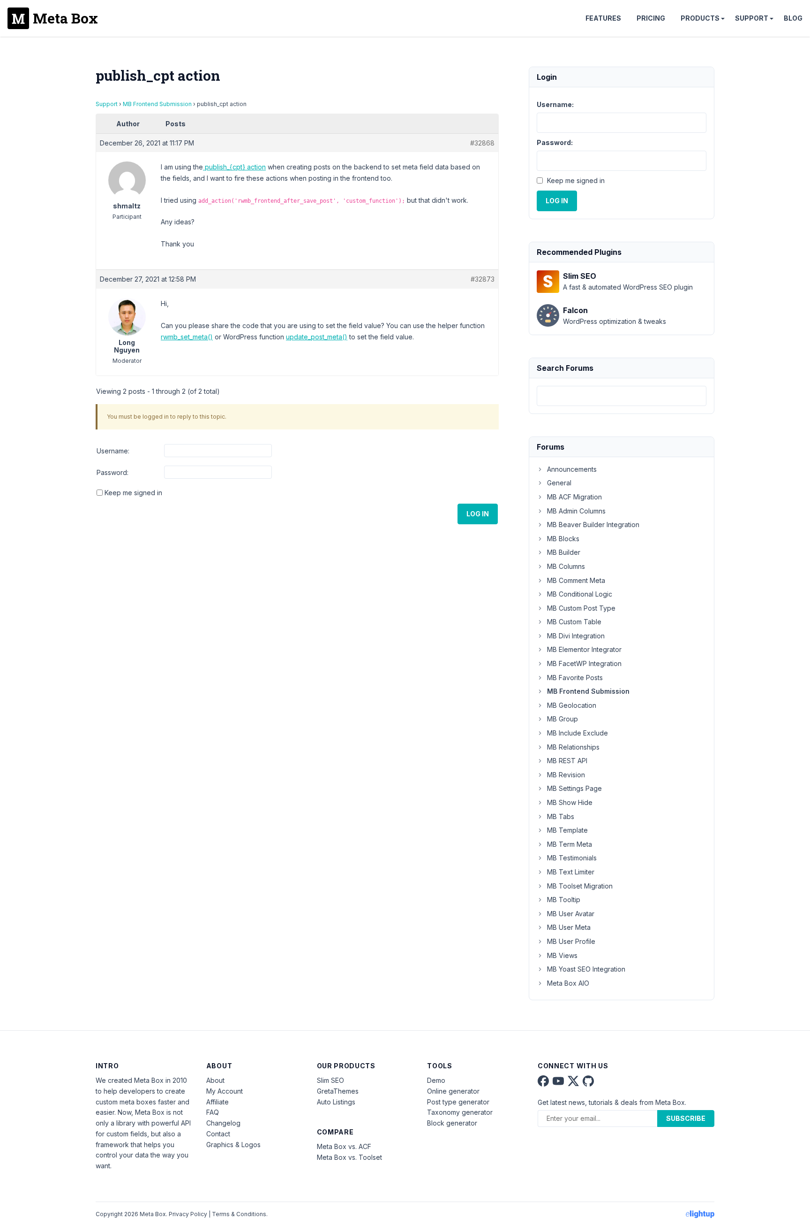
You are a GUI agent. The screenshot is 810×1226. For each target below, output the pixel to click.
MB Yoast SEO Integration (586, 969)
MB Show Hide (569, 802)
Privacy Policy (188, 1214)
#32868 (482, 143)
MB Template (567, 830)
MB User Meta (569, 927)
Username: (113, 451)
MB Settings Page (574, 788)
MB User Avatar (570, 914)
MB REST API (567, 761)
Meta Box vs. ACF (344, 1146)
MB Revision (566, 775)
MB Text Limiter (570, 872)
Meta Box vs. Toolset (349, 1157)
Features (603, 18)
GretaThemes (338, 1091)
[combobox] (621, 396)
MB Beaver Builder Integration (593, 525)
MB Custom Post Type (581, 608)
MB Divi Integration (576, 636)
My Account (224, 1091)
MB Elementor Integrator (584, 649)
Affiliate (217, 1102)
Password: (112, 472)
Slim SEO (330, 1080)
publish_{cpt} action (234, 167)
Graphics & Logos (233, 1145)
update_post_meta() (316, 337)
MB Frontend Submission (157, 103)
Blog (793, 18)
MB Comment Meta (576, 580)
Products (700, 18)
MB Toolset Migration (580, 886)
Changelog (223, 1123)
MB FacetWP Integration (584, 663)
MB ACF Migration (574, 497)
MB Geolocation (571, 705)
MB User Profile (571, 941)
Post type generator (458, 1102)
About (215, 1080)
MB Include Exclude (577, 733)
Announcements (572, 469)
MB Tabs (560, 816)
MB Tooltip (563, 900)
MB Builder (563, 552)
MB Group (562, 719)
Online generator (453, 1091)
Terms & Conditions (239, 1214)
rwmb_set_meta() (187, 337)
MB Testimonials (572, 858)
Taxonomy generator (460, 1112)
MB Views (562, 955)
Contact (218, 1134)
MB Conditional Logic (579, 594)
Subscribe (685, 1118)
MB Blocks (563, 539)
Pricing (651, 18)
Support (751, 18)
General (559, 483)
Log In (477, 514)
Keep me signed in (133, 493)
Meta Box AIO (568, 983)
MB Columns (566, 566)
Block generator (452, 1123)
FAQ (212, 1112)
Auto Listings (336, 1102)
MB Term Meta (569, 844)
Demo (436, 1080)
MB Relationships (573, 747)
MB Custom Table (574, 622)
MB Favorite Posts (575, 678)
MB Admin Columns (576, 511)
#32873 (483, 279)
